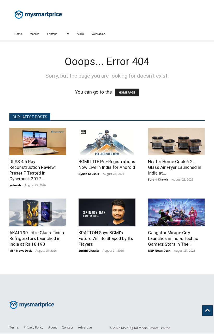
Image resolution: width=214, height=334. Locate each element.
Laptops (52, 33)
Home (18, 33)
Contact (67, 327)
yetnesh (15, 185)
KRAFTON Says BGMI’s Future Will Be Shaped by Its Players (106, 238)
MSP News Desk (20, 250)
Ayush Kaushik (89, 174)
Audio (80, 33)
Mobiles (34, 33)
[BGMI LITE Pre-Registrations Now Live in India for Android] (107, 141)
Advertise (85, 327)
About (52, 327)
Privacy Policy (33, 327)
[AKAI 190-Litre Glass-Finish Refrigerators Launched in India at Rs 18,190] (37, 212)
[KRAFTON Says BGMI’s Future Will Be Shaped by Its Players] (107, 212)
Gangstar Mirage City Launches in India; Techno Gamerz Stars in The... (173, 238)
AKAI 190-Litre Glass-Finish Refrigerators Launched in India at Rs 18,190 (36, 238)
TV (67, 33)
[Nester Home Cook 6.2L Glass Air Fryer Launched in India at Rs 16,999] (176, 141)
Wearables (98, 33)
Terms (14, 327)
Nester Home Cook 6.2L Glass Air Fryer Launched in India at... (174, 167)
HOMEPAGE (127, 92)
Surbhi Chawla (158, 179)
